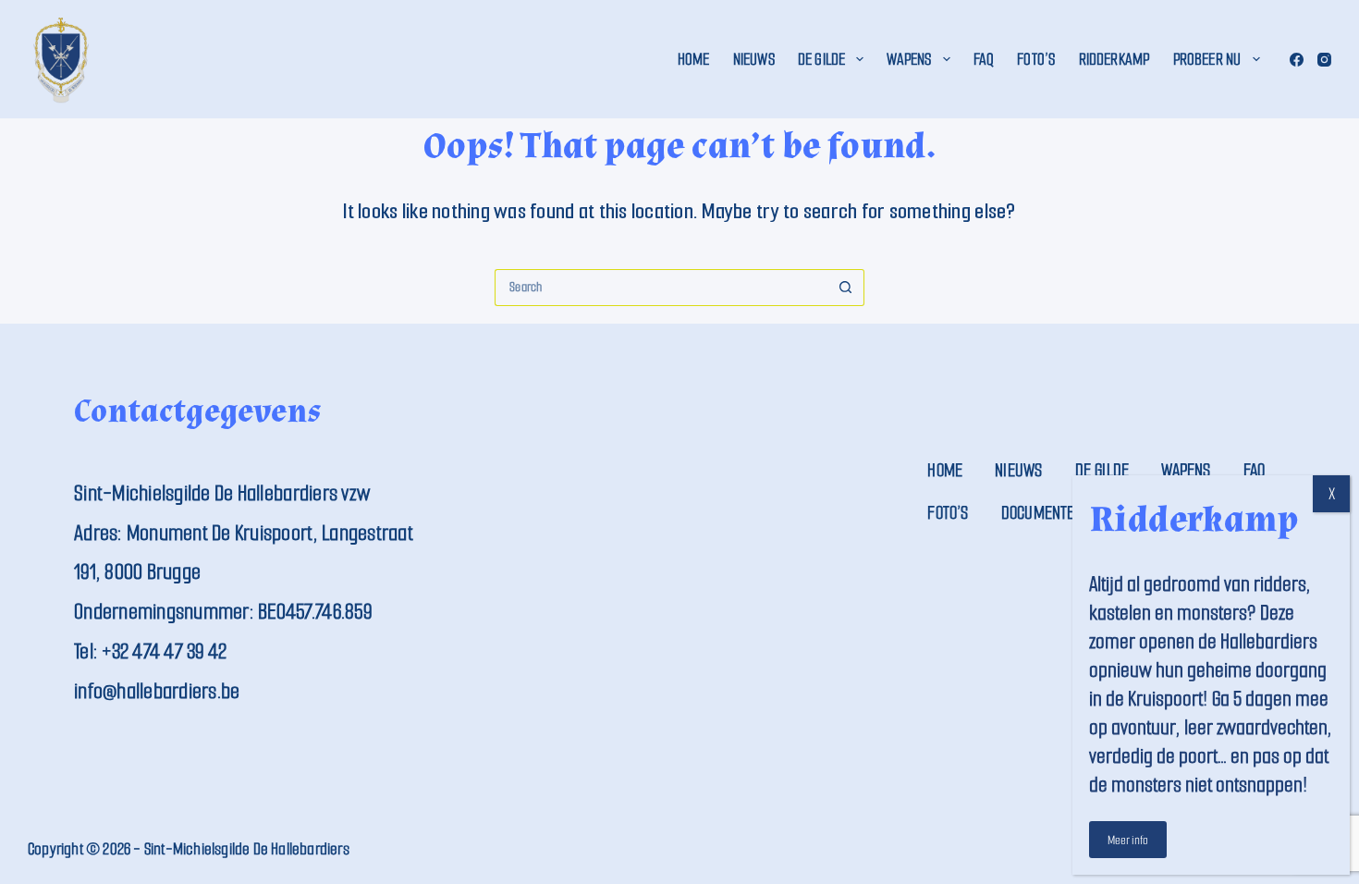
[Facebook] (1297, 60)
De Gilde (822, 59)
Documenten (1042, 512)
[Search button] (845, 287)
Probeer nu (1207, 59)
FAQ (984, 59)
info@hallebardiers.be (156, 691)
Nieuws (754, 59)
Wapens (909, 59)
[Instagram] (1324, 60)
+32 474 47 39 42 (164, 651)
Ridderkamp (1114, 59)
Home (694, 59)
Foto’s (1036, 59)
